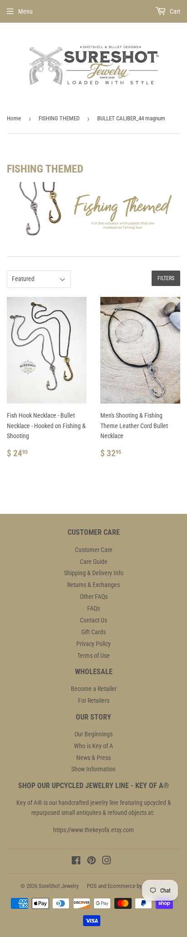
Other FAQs (94, 596)
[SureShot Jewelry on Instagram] (106, 861)
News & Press (93, 757)
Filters (165, 278)
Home (14, 118)
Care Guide (94, 561)
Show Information (93, 769)
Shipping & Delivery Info (93, 573)
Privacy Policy (93, 643)
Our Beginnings (93, 734)
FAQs (93, 608)
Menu (25, 11)
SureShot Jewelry (59, 886)
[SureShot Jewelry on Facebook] (76, 861)
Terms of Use (93, 655)
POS (92, 886)
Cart (174, 11)
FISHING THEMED (59, 118)
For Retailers (93, 700)
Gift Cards (93, 632)
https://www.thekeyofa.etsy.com (93, 829)
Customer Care (94, 549)
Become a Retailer (94, 688)
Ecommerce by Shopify (134, 886)
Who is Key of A (93, 746)
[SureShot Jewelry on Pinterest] (91, 861)
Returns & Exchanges (93, 584)
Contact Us (93, 620)
